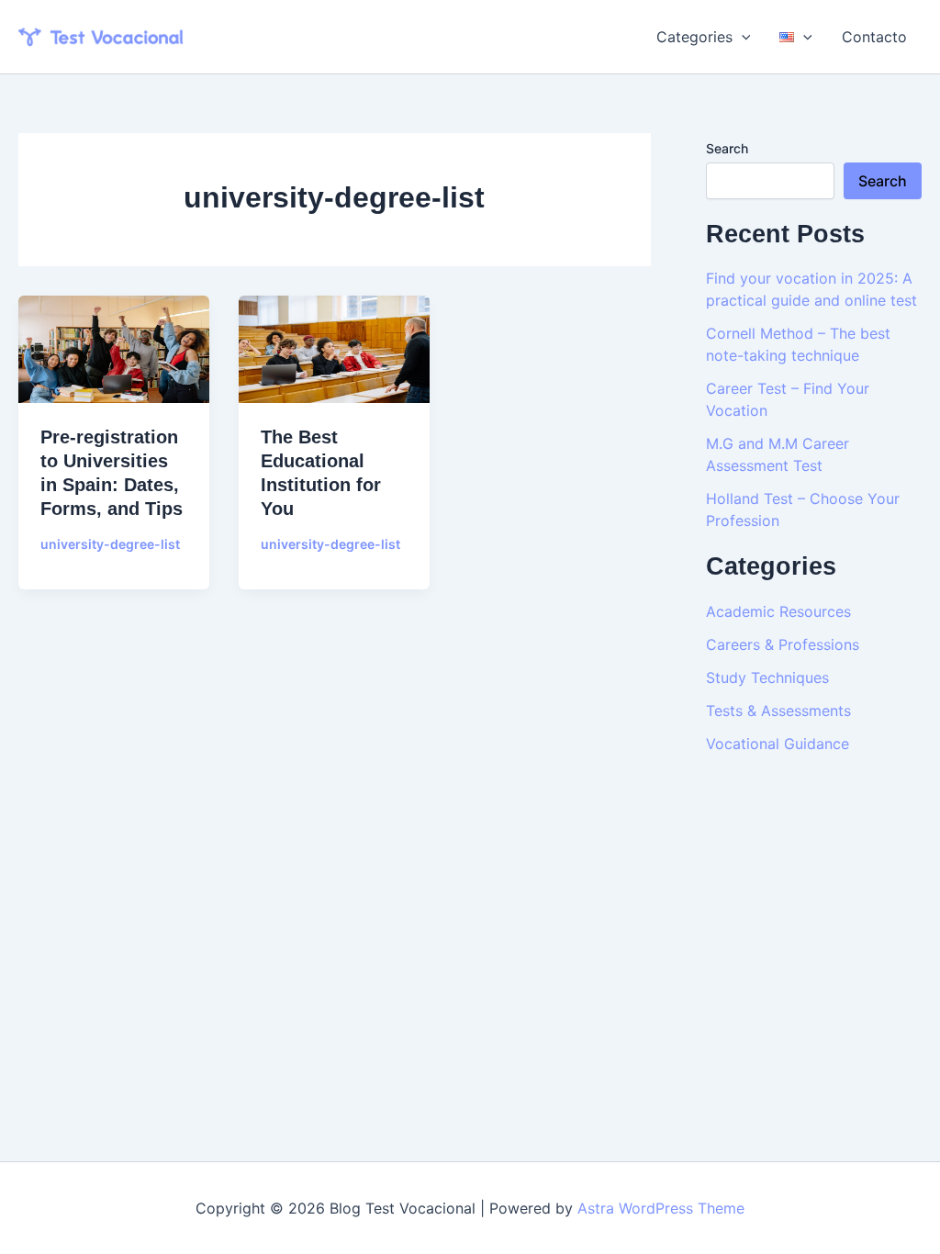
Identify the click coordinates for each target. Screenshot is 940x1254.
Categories (694, 37)
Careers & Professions (782, 644)
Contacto (874, 37)
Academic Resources (778, 611)
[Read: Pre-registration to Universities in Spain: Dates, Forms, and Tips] (113, 348)
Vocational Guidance (777, 743)
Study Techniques (767, 677)
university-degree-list (110, 544)
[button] (742, 36)
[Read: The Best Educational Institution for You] (334, 348)
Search (727, 148)
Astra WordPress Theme (660, 1208)
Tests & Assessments (778, 710)
